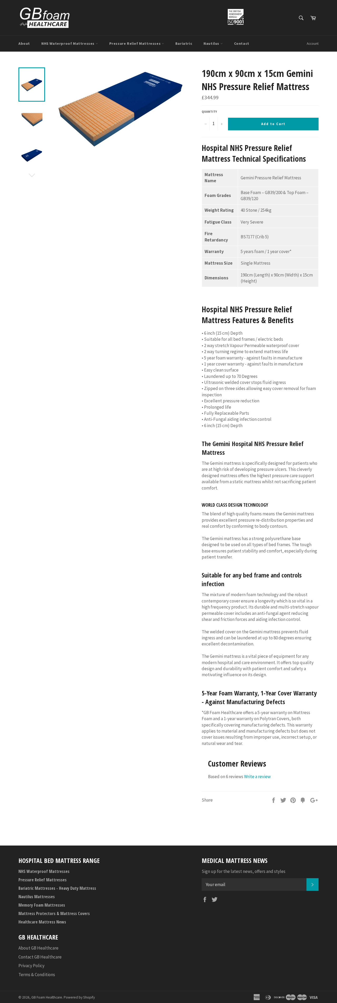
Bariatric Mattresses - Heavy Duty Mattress (57, 888)
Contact (241, 43)
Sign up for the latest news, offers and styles (243, 871)
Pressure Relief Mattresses (135, 43)
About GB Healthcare (38, 948)
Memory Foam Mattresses (41, 905)
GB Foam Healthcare (46, 997)
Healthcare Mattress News (42, 922)
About (24, 43)
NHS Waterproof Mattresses (68, 43)
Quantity (209, 111)
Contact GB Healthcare (40, 957)
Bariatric (183, 43)
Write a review (257, 776)
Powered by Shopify (79, 997)
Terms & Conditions (36, 974)
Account (313, 43)
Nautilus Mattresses (36, 897)
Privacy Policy (31, 966)
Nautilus (212, 43)
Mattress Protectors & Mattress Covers (54, 913)
